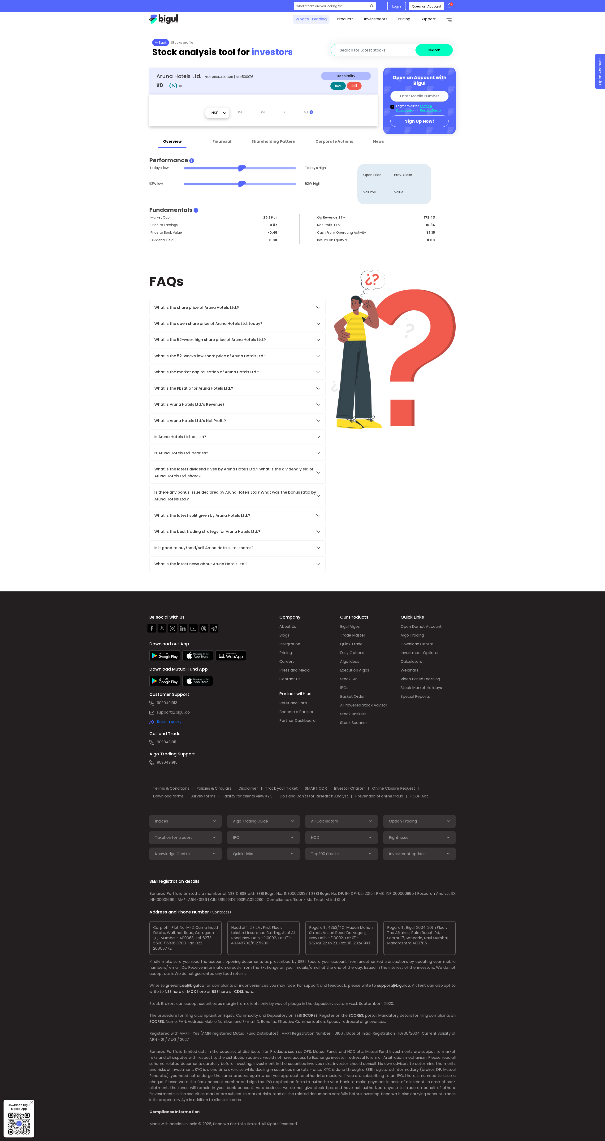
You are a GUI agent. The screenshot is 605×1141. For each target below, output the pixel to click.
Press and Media (294, 670)
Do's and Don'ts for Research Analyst (314, 796)
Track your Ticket (281, 788)
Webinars (409, 670)
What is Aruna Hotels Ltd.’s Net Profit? (190, 420)
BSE (215, 991)
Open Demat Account (421, 626)
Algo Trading (412, 635)
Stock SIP (348, 679)
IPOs (344, 687)
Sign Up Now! (419, 121)
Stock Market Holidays (421, 687)
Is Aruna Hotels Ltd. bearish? (181, 453)
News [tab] (378, 141)
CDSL (239, 991)
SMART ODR (316, 788)
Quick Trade (351, 644)
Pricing (404, 19)
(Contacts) (220, 912)
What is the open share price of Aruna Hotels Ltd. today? (208, 323)
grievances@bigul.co (185, 985)
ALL (307, 112)
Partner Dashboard (297, 720)
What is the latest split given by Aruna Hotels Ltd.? (202, 515)
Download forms (168, 796)
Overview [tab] (172, 141)
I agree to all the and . (419, 108)
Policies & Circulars (213, 788)
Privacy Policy (430, 110)
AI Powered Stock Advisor (363, 705)
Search (434, 50)
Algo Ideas (349, 661)
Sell (354, 85)
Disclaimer (248, 788)
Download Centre (417, 644)
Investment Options (419, 652)
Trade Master (352, 635)
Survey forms (203, 796)
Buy (338, 85)
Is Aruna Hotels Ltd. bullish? (180, 436)
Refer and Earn (293, 703)
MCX (191, 991)
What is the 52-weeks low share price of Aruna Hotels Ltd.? (210, 356)
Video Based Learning (420, 679)
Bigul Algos (350, 626)
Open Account (600, 71)
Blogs (284, 635)
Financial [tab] (221, 141)
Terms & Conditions (171, 788)
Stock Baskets (353, 714)
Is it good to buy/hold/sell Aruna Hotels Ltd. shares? (204, 548)
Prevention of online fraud (379, 796)
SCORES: (310, 1015)
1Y (284, 112)
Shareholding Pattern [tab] (273, 141)
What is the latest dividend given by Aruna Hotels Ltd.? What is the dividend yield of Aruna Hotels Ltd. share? (233, 472)
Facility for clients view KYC (247, 796)
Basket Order (352, 696)
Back (162, 42)
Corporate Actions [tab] (334, 141)
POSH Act (419, 796)
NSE (168, 991)
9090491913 (167, 703)
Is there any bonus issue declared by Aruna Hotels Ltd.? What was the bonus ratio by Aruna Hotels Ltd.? (235, 496)
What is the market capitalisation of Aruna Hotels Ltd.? (206, 372)
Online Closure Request (393, 788)
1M (240, 112)
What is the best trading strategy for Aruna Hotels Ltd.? (207, 531)
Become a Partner (296, 712)
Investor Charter (349, 788)
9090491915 (167, 762)
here (177, 991)
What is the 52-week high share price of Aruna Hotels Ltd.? (210, 339)
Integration (289, 644)
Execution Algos (354, 670)
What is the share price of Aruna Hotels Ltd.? (197, 307)
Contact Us (289, 679)
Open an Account (426, 6)
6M (262, 112)
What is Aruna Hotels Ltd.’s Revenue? (189, 404)
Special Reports (415, 696)
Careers (286, 661)
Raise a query (169, 721)
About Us (287, 626)
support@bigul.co (173, 712)
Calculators (411, 661)
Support (428, 19)
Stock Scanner (353, 722)
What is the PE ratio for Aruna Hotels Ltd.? (193, 388)
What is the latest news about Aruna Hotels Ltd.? (201, 564)
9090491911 (166, 742)
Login (396, 6)
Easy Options (352, 652)
